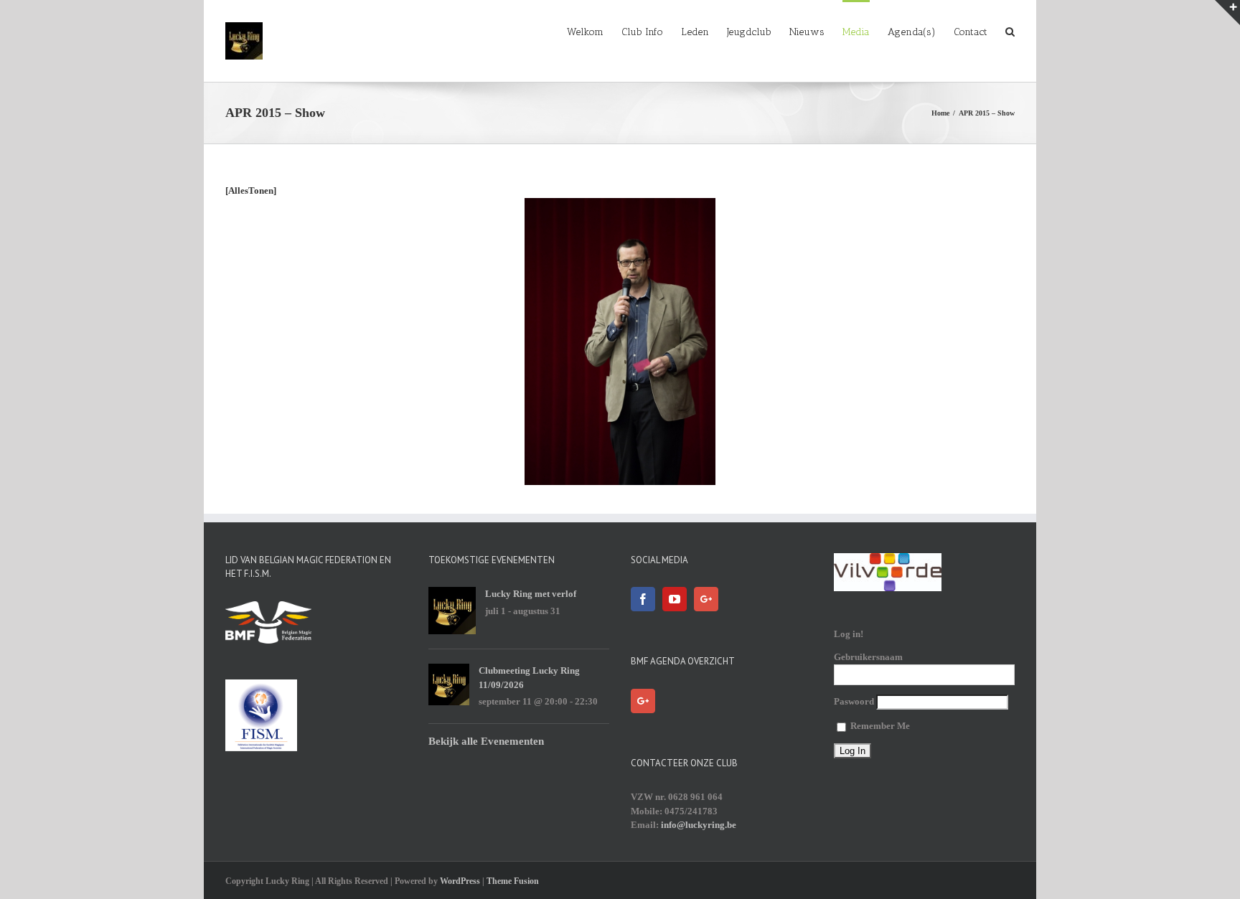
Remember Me (879, 725)
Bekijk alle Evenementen (486, 741)
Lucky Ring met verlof (530, 593)
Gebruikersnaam (868, 656)
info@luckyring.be (698, 824)
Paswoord (854, 701)
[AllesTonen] (250, 190)
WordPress (460, 881)
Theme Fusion (513, 881)
